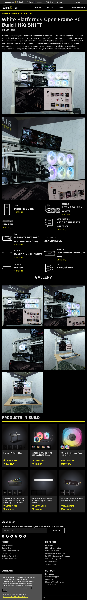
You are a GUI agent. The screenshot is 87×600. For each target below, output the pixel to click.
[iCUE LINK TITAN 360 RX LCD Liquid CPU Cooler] (38, 447)
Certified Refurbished (10, 556)
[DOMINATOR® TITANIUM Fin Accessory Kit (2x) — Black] (43, 492)
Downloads (49, 574)
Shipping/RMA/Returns (54, 582)
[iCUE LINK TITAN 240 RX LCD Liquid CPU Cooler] (43, 437)
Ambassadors (50, 564)
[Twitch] (24, 536)
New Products (7, 545)
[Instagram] (16, 536)
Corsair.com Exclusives (10, 550)
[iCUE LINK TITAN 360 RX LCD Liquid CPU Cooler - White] (43, 447)
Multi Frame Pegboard (64, 35)
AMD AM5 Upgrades (53, 558)
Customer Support (52, 576)
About (4, 574)
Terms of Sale (50, 584)
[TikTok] (7, 536)
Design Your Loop (52, 550)
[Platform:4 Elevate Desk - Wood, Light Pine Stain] (20, 447)
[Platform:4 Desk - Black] (15, 437)
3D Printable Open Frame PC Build (35, 35)
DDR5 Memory (51, 561)
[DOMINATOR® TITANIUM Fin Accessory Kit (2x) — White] (43, 482)
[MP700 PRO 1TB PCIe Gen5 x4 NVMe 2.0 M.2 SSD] (72, 482)
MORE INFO (18, 212)
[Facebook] (11, 536)
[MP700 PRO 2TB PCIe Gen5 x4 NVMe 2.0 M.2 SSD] (67, 492)
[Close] (39, 577)
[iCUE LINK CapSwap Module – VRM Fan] (72, 437)
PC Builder (49, 545)
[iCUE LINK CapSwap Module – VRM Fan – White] (67, 447)
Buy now (9, 464)
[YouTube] (20, 536)
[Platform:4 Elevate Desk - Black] (10, 447)
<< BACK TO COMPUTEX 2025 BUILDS (17, 13)
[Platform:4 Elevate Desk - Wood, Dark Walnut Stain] (15, 447)
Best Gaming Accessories (55, 553)
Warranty (49, 579)
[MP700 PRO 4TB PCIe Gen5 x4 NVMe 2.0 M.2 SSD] (72, 492)
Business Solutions (9, 558)
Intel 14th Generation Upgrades (57, 556)
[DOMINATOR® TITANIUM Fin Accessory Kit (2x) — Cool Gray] (38, 492)
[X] (3, 536)
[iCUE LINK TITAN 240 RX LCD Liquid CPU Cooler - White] (48, 447)
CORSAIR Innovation (53, 548)
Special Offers (7, 548)
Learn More (11, 460)
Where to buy (7, 553)
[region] (21, 587)
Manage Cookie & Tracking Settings (15, 597)
